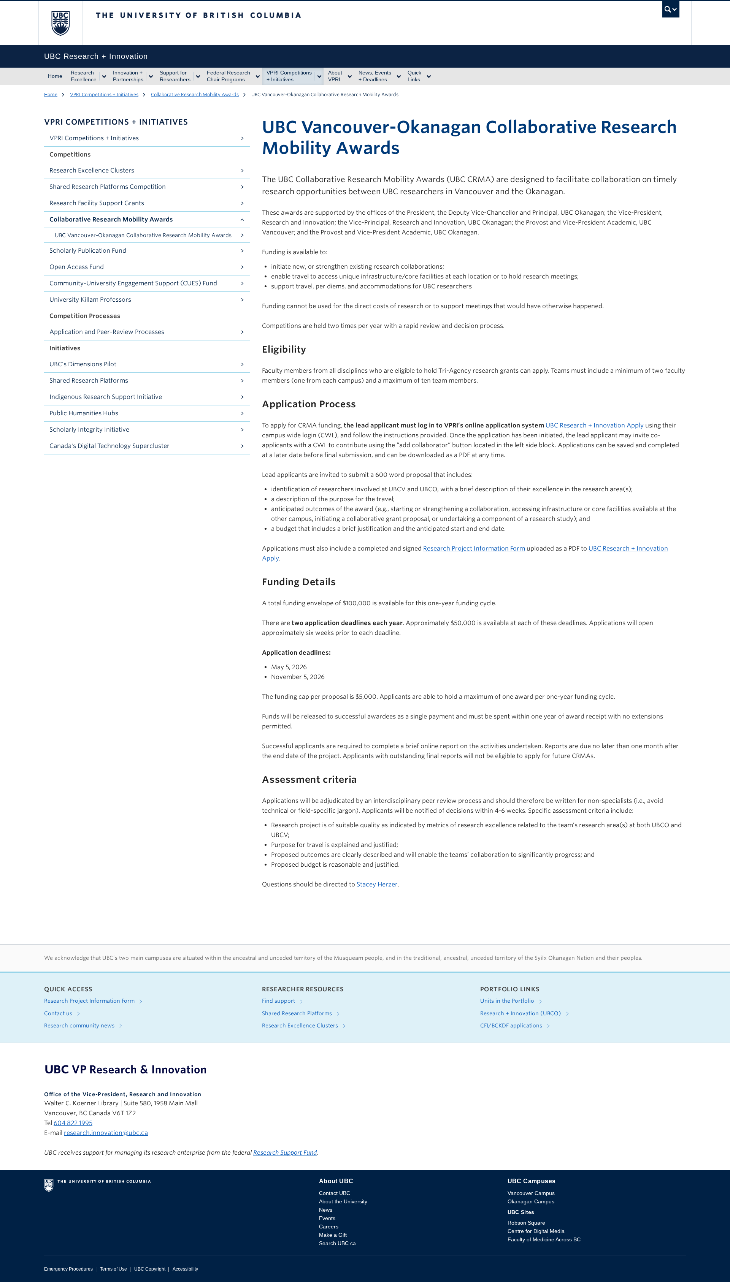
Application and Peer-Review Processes (106, 332)
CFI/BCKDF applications (512, 1025)
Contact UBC (334, 1193)
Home (55, 76)
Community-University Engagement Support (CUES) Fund (133, 283)
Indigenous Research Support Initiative (105, 396)
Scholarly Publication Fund (87, 250)
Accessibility (185, 1269)
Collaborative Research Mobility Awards (195, 94)
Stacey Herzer (377, 884)
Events (327, 1218)
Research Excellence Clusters (91, 170)
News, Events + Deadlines (375, 76)
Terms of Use (113, 1269)
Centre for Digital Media (536, 1231)
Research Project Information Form (474, 548)
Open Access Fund (76, 267)
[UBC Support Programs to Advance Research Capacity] (125, 1069)
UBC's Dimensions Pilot (82, 364)
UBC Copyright (149, 1269)
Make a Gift (333, 1235)
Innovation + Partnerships (128, 76)
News (325, 1210)
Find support (279, 1001)
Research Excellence (84, 76)
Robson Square (526, 1223)
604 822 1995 (73, 1123)
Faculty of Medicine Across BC (544, 1239)
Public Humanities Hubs (83, 413)
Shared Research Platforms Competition (107, 186)
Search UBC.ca (337, 1243)
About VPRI (335, 76)
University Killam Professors (90, 299)
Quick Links (414, 76)
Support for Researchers (175, 76)
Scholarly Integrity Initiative (89, 429)
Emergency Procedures (68, 1269)
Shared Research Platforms (88, 380)
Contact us (59, 1013)
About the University (343, 1201)
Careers (328, 1226)
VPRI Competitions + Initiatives (289, 76)
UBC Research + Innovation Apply (595, 425)
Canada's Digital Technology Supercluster (109, 445)
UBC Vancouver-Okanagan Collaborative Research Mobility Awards (143, 235)
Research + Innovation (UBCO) (521, 1013)
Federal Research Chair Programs (228, 76)
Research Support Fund (285, 1152)
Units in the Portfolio (508, 1001)
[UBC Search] (670, 11)
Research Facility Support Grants (96, 203)
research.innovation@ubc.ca (106, 1132)
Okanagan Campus (531, 1201)
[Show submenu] (103, 76)
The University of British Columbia (60, 23)
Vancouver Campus (531, 1193)
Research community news (80, 1025)
